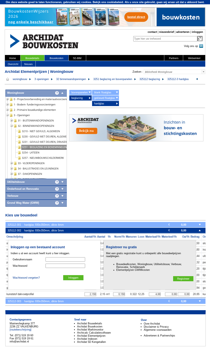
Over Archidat (152, 323)
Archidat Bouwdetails (89, 323)
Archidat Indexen (87, 338)
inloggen (197, 31)
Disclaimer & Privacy (156, 326)
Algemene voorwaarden (157, 329)
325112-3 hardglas (178, 79)
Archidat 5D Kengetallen (91, 341)
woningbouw (20, 79)
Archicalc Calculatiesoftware (94, 332)
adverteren (182, 31)
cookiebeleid (115, 2)
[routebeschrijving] (20, 329)
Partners (173, 58)
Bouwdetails (32, 58)
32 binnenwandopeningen (71, 79)
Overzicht (13, 64)
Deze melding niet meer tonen (184, 5)
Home (12, 58)
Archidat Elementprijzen (91, 335)
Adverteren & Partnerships (159, 335)
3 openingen (41, 79)
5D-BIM (77, 58)
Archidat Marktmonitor (90, 329)
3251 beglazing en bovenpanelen (112, 79)
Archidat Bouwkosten (89, 326)
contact (152, 31)
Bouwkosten (56, 58)
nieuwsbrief (166, 31)
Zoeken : (137, 71)
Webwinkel (194, 58)
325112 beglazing (149, 79)
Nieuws (28, 64)
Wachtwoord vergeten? (26, 277)
